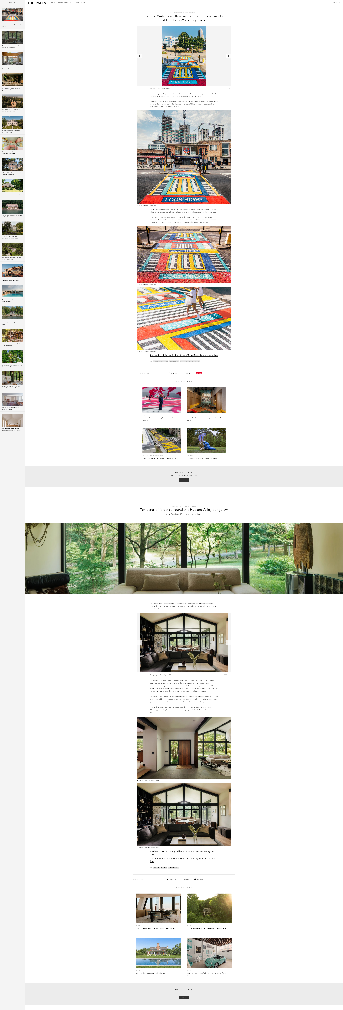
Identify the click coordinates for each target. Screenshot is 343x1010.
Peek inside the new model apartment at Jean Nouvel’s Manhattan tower (155, 929)
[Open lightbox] (229, 87)
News (175, 12)
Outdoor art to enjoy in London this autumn (202, 458)
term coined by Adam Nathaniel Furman (192, 220)
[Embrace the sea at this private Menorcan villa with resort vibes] (12, 270)
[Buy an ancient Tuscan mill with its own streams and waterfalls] (12, 249)
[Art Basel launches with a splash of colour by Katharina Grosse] (161, 400)
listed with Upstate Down (200, 710)
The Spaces (37, 3)
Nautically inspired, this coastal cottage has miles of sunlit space (12, 152)
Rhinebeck (164, 867)
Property (52, 2)
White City (193, 96)
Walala (191, 104)
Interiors (199, 415)
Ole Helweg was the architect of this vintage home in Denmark (11, 387)
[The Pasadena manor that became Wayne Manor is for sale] (12, 101)
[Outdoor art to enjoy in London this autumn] (206, 440)
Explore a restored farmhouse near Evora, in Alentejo (11, 300)
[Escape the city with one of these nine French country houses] (12, 356)
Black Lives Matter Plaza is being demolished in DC (160, 458)
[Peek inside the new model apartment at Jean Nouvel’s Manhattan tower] (158, 908)
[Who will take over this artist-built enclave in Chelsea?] (12, 399)
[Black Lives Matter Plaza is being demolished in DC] (161, 440)
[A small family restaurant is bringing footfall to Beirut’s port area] (206, 400)
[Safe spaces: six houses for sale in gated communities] (12, 80)
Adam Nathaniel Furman (161, 361)
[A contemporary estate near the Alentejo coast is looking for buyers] (12, 420)
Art (171, 12)
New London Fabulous (192, 361)
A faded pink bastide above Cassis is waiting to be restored (11, 173)
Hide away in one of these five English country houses (12, 194)
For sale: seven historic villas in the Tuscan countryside (11, 131)
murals (161, 210)
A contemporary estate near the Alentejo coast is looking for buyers (11, 429)
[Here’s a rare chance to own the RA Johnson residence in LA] (12, 335)
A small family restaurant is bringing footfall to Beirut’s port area (206, 419)
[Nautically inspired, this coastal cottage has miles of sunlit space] (12, 143)
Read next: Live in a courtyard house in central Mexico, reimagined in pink (183, 852)
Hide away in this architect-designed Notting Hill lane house (11, 67)
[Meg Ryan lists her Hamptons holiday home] (158, 953)
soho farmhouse (173, 867)
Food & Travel (81, 2)
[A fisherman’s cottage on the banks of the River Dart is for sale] (12, 207)
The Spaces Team (192, 12)
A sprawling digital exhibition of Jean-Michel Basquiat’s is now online (184, 355)
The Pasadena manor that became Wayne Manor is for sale (11, 110)
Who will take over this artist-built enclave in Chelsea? (10, 408)
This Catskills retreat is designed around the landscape (206, 928)
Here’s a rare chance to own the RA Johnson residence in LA (11, 344)
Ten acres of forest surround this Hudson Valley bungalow (10, 46)
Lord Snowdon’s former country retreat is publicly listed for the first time (182, 859)
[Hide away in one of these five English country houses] (12, 185)
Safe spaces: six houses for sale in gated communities (11, 89)
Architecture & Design (65, 2)
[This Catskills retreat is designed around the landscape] (209, 908)
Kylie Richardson (190, 506)
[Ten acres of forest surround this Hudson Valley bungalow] (12, 37)
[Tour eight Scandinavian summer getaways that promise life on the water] (12, 312)
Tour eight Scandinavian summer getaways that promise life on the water (11, 322)
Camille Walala (174, 361)
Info (333, 2)
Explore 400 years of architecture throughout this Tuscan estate (10, 237)
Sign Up (184, 480)
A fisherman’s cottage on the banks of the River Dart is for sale (12, 216)
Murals (182, 361)
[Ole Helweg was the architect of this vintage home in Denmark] (12, 378)
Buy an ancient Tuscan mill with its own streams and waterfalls (12, 258)
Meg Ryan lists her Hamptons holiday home (151, 973)
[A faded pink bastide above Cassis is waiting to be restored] (12, 164)
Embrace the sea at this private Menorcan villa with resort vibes (10, 279)
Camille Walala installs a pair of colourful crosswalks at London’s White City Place (12, 24)
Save (200, 373)
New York (161, 606)
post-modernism (202, 217)
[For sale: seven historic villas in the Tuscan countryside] (12, 122)
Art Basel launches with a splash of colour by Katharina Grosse (161, 419)
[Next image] (228, 56)
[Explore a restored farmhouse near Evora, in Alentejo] (12, 291)
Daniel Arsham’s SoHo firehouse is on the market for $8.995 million (208, 974)
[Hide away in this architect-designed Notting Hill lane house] (12, 58)
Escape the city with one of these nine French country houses (12, 366)
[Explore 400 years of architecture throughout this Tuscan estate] (12, 228)
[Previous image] (139, 56)
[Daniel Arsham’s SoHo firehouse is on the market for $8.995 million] (209, 953)
